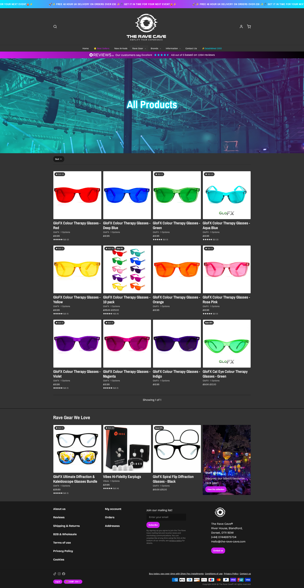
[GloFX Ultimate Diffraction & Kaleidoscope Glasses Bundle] (77, 449)
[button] (127, 215)
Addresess (112, 526)
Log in (57, 581)
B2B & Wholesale (65, 534)
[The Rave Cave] (146, 26)
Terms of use (62, 542)
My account (113, 509)
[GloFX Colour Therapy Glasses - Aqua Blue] (227, 195)
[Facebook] (63, 573)
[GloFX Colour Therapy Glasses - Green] (177, 195)
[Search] (55, 26)
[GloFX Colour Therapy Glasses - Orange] (177, 269)
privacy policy (175, 540)
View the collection (216, 489)
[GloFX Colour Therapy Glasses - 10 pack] (127, 269)
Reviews (59, 517)
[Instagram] (59, 573)
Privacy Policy (63, 551)
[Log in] (240, 26)
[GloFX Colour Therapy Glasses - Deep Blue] (127, 195)
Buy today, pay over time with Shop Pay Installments (176, 573)
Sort (57, 159)
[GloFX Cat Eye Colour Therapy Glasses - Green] (227, 344)
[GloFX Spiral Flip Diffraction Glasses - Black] (177, 449)
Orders (109, 517)
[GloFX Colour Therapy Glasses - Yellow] (77, 269)
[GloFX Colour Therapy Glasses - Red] (77, 195)
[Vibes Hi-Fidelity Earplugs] (127, 449)
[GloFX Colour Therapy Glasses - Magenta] (127, 344)
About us (59, 509)
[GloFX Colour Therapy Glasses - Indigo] (177, 344)
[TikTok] (54, 573)
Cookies (58, 559)
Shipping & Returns (66, 526)
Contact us (218, 550)
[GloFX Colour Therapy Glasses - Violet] (77, 344)
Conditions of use (214, 573)
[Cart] (247, 26)
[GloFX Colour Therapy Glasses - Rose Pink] (227, 269)
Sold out (77, 214)
